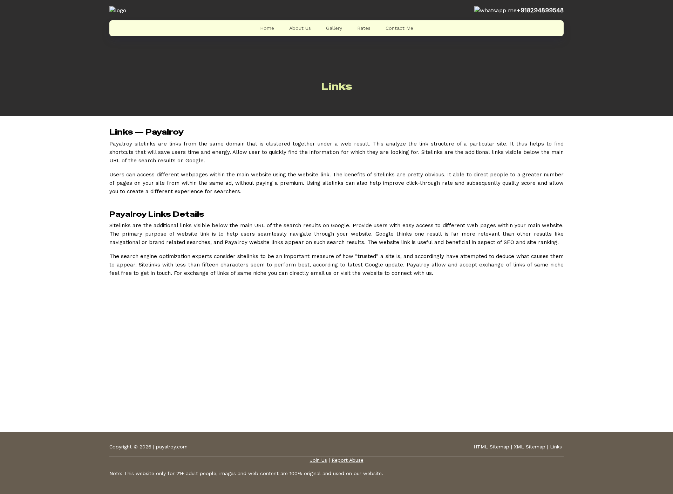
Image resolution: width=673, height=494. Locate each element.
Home (267, 28)
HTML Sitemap (491, 446)
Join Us (318, 460)
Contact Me (399, 28)
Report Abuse (347, 460)
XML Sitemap (529, 446)
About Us (300, 28)
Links (556, 446)
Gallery (334, 28)
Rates (364, 28)
